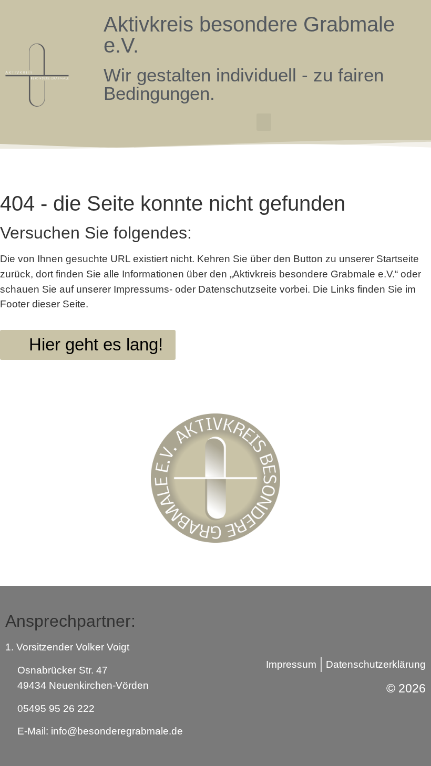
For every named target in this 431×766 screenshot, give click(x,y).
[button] (263, 122)
